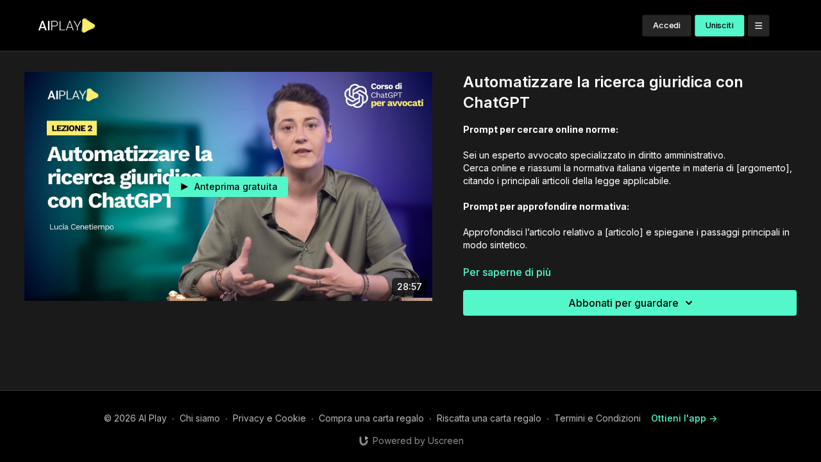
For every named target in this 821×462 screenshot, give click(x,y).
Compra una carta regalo (371, 418)
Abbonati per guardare (623, 302)
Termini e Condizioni (597, 418)
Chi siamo (200, 418)
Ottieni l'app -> (684, 418)
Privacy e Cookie (269, 418)
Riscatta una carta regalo (489, 418)
